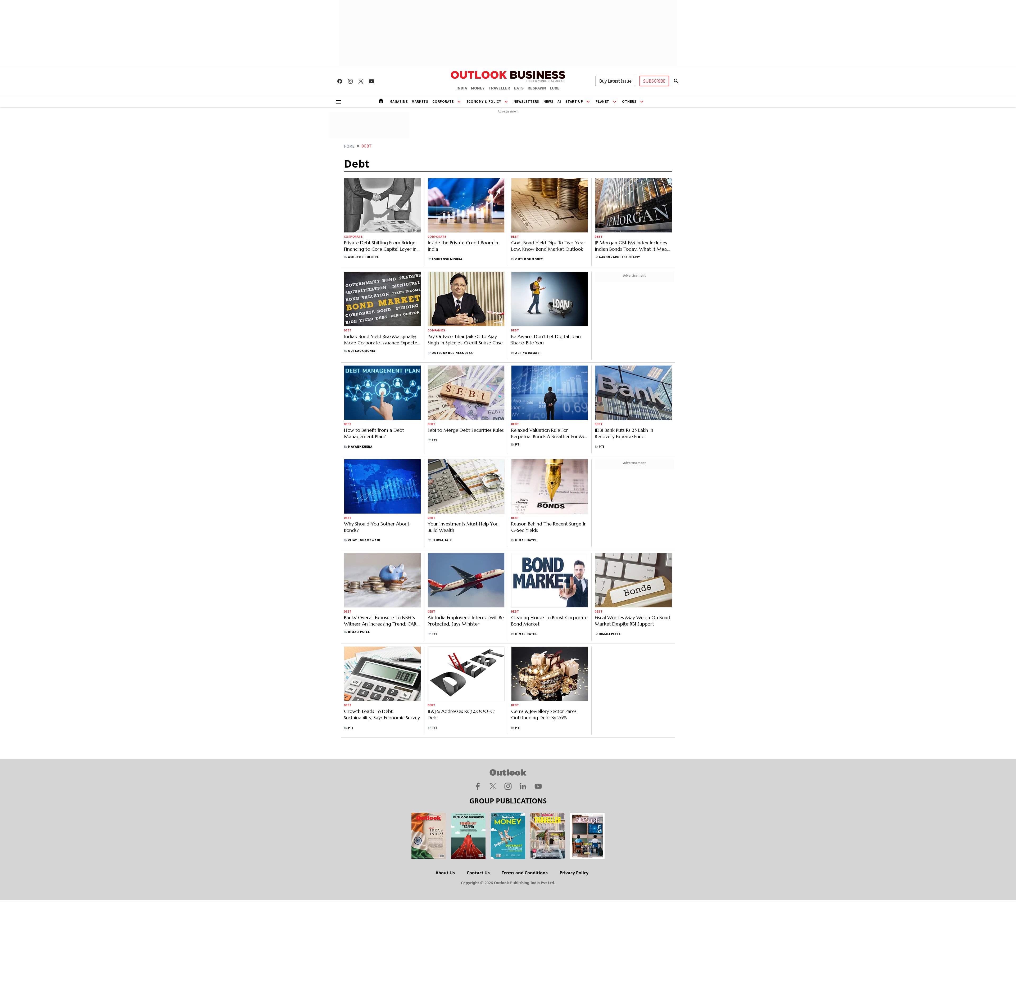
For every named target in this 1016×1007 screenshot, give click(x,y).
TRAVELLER (499, 88)
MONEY (477, 88)
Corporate (442, 101)
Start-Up (574, 101)
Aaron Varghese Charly (619, 257)
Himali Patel (526, 540)
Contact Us (478, 873)
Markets (420, 101)
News (548, 101)
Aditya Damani (528, 353)
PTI (434, 440)
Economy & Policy (483, 101)
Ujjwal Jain (442, 540)
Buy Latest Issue (615, 81)
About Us (445, 873)
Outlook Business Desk (452, 353)
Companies (436, 330)
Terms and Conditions (525, 873)
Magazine (398, 101)
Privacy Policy (574, 873)
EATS (519, 88)
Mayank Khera (360, 446)
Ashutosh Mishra (363, 257)
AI (559, 101)
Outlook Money (529, 259)
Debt (515, 237)
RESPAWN (537, 88)
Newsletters (526, 101)
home (349, 146)
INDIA (461, 88)
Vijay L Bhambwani (364, 540)
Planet (602, 101)
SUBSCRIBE (654, 81)
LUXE (555, 88)
